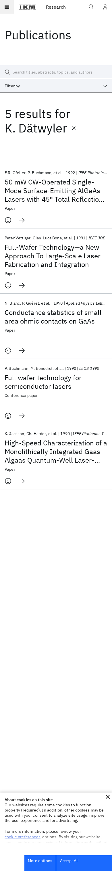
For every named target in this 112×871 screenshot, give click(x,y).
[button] (108, 797)
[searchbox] (56, 72)
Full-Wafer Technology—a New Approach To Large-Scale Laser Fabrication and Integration (53, 256)
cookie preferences (22, 836)
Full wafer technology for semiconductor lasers (43, 382)
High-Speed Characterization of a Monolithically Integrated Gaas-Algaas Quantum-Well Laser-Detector (56, 451)
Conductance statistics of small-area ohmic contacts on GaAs (55, 316)
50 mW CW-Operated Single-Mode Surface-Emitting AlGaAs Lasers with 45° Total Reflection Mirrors (54, 190)
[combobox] (56, 86)
